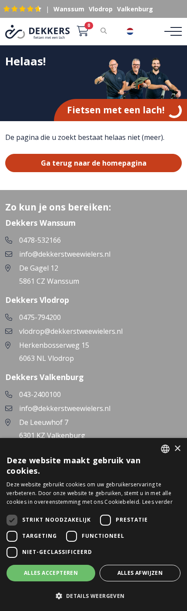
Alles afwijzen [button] (140, 573)
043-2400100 (40, 394)
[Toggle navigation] (170, 31)
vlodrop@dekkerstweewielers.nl (71, 331)
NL (143, 31)
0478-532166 (40, 240)
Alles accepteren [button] (51, 573)
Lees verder (157, 502)
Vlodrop (101, 9)
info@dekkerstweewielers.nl (64, 254)
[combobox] (136, 31)
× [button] (177, 448)
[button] (93, 596)
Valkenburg (135, 9)
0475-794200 (40, 317)
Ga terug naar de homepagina (94, 163)
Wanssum (68, 9)
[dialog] (93, 524)
